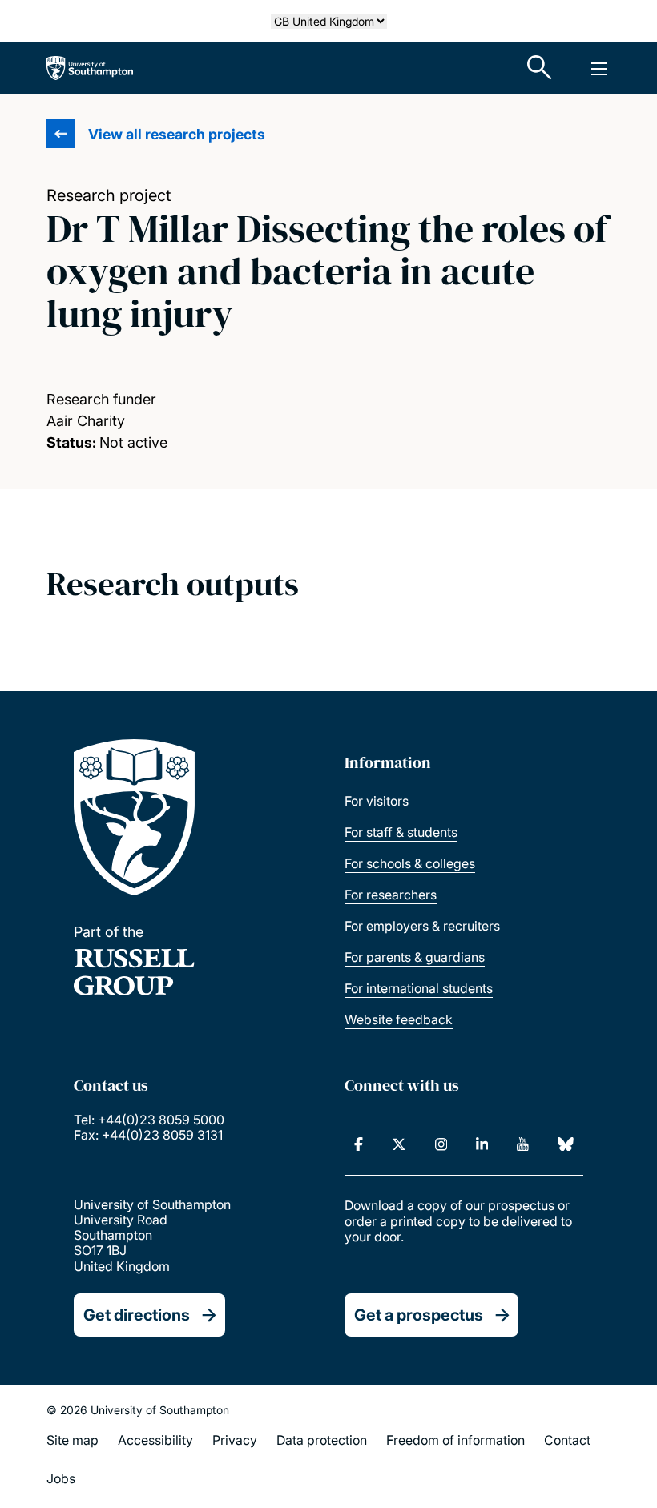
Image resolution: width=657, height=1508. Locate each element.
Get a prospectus (418, 1315)
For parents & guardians (415, 957)
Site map (72, 1440)
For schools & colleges (410, 863)
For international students (419, 988)
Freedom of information (455, 1440)
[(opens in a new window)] (359, 1144)
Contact (567, 1440)
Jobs (60, 1478)
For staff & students (401, 832)
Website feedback (399, 1019)
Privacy (234, 1440)
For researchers (391, 895)
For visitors (377, 801)
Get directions (136, 1315)
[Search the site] (540, 68)
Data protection (321, 1440)
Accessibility (155, 1440)
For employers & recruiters (422, 926)
